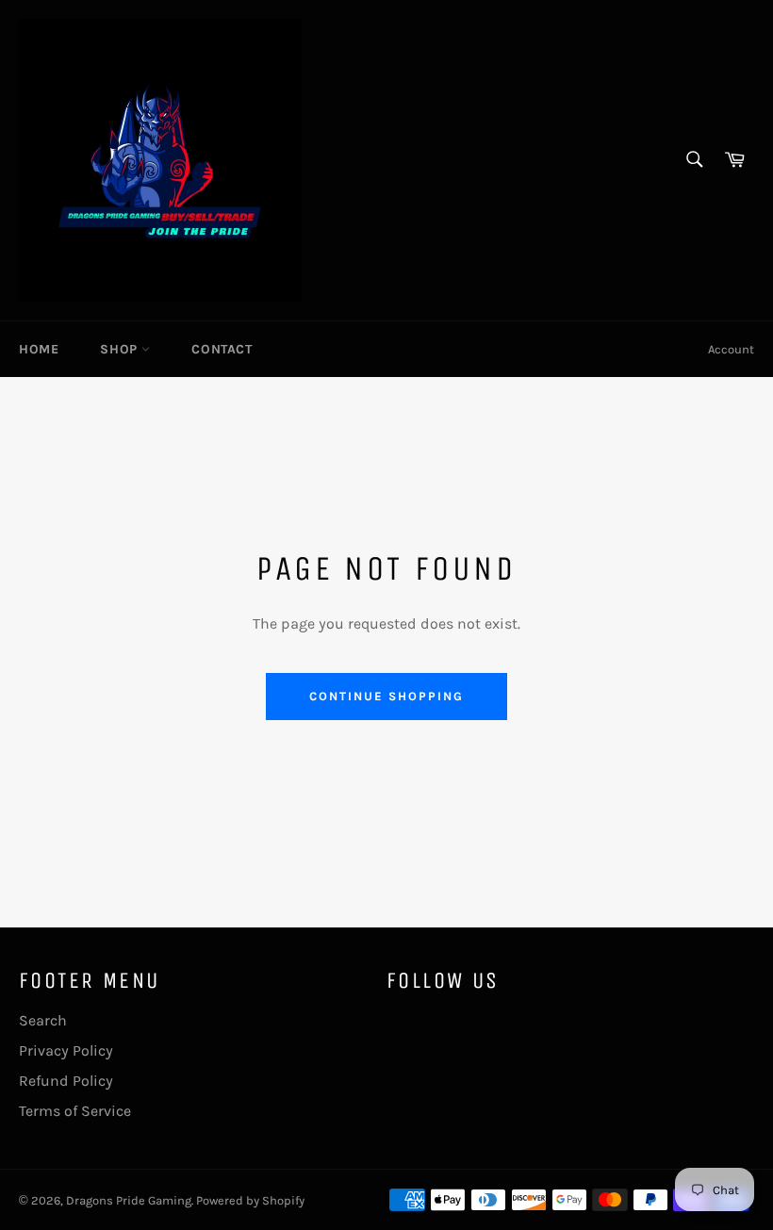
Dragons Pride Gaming (128, 1200)
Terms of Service (75, 1111)
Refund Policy (66, 1081)
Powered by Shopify (250, 1200)
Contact (221, 349)
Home (38, 349)
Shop (120, 349)
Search (43, 1020)
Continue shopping (386, 696)
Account (731, 349)
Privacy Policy (66, 1050)
